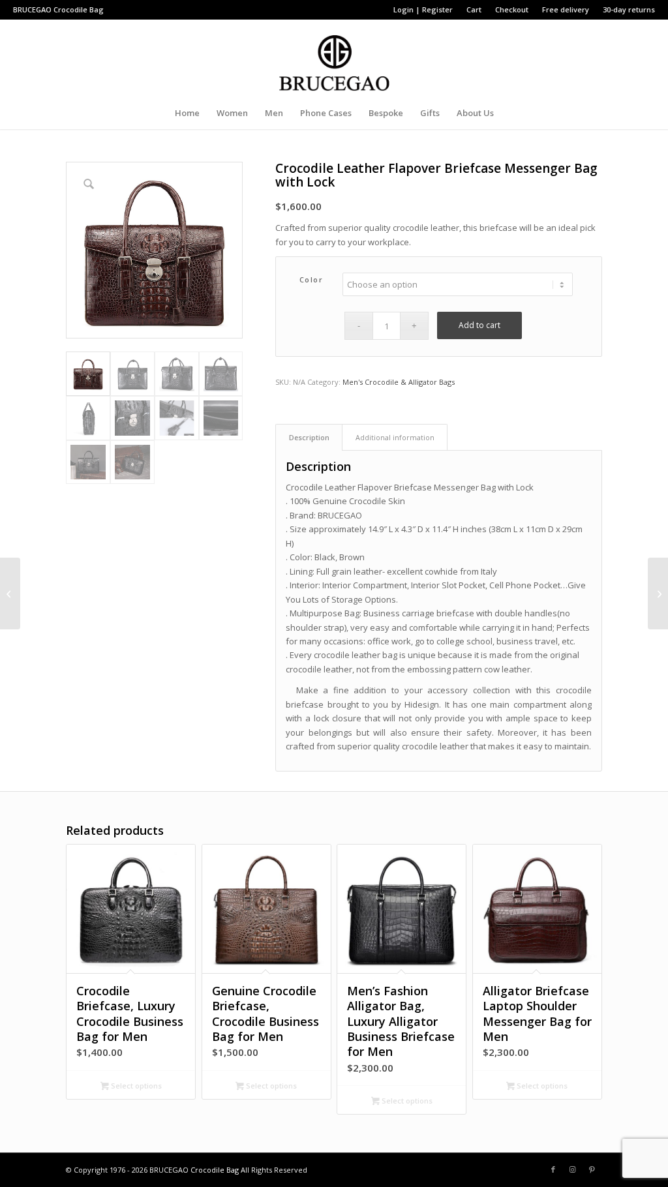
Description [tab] (309, 437)
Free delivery (565, 9)
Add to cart (479, 325)
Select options (135, 1085)
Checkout (511, 9)
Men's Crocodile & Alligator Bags (398, 382)
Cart (473, 9)
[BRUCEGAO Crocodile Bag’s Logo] (334, 58)
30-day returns (629, 9)
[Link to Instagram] (573, 1169)
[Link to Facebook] (553, 1169)
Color (311, 279)
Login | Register (423, 9)
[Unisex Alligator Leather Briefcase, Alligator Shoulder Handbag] (658, 593)
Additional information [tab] (395, 437)
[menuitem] (423, 10)
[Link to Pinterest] (592, 1169)
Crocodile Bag (78, 9)
